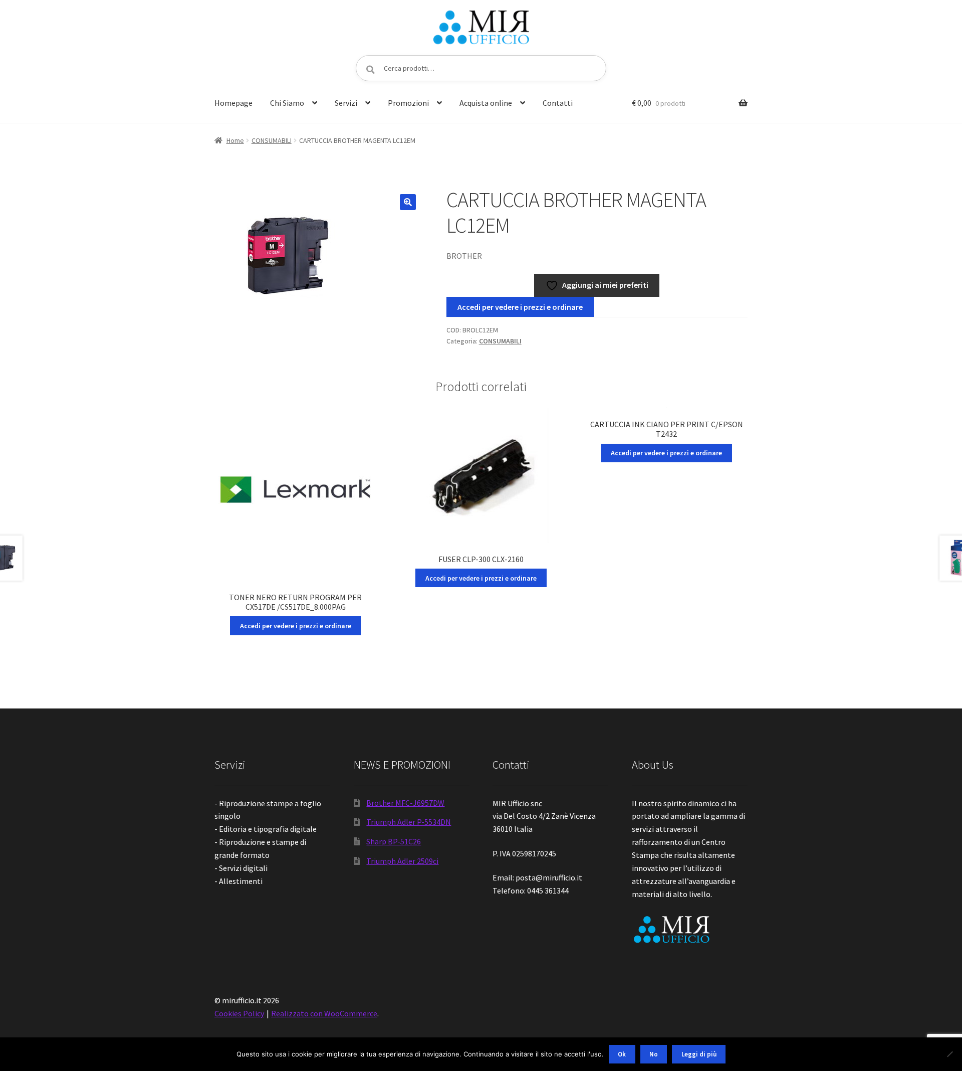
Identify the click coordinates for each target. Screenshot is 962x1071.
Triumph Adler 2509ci (402, 861)
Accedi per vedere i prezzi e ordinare (520, 307)
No (653, 1054)
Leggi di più (698, 1054)
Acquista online (485, 103)
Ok (622, 1054)
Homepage (233, 103)
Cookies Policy (239, 1013)
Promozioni (408, 103)
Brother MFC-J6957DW (405, 803)
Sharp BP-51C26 (393, 841)
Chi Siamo (287, 103)
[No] (949, 1054)
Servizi (346, 103)
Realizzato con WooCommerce (324, 1013)
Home (235, 140)
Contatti (558, 103)
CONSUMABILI (272, 140)
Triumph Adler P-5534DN (408, 822)
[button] (408, 202)
